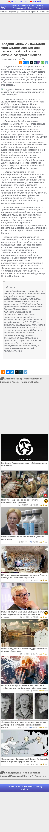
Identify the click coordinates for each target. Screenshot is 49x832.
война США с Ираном (28, 12)
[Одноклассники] (20, 62)
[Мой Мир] (27, 62)
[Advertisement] (24, 26)
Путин (38, 8)
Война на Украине (8, 12)
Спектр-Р (28, 776)
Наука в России (21, 773)
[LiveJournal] (35, 62)
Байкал (8, 773)
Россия (31, 8)
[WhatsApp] (42, 62)
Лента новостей (19, 8)
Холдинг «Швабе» (30, 382)
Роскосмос (16, 776)
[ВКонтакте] (24, 62)
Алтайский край (12, 379)
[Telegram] (46, 62)
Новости (39, 5)
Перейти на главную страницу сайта (24, 788)
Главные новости (26, 5)
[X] (31, 62)
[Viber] (38, 62)
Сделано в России (9, 382)
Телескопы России (32, 379)
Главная (14, 5)
